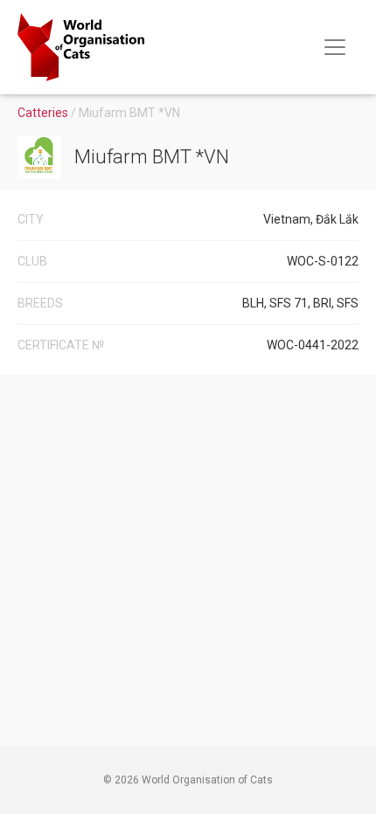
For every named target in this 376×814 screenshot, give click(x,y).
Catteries (44, 113)
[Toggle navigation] (335, 47)
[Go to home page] (80, 47)
